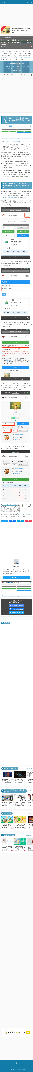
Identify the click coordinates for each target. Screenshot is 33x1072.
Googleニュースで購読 (17, 605)
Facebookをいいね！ (17, 609)
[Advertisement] (16, 94)
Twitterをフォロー (17, 612)
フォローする (17, 577)
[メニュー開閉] (31, 2)
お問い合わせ (16, 1066)
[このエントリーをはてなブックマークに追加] (20, 521)
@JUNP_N (4, 51)
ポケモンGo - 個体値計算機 (13, 142)
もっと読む (28, 768)
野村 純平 (16, 567)
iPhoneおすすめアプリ (6, 37)
